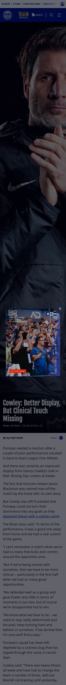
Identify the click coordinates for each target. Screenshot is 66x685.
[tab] (60, 308)
